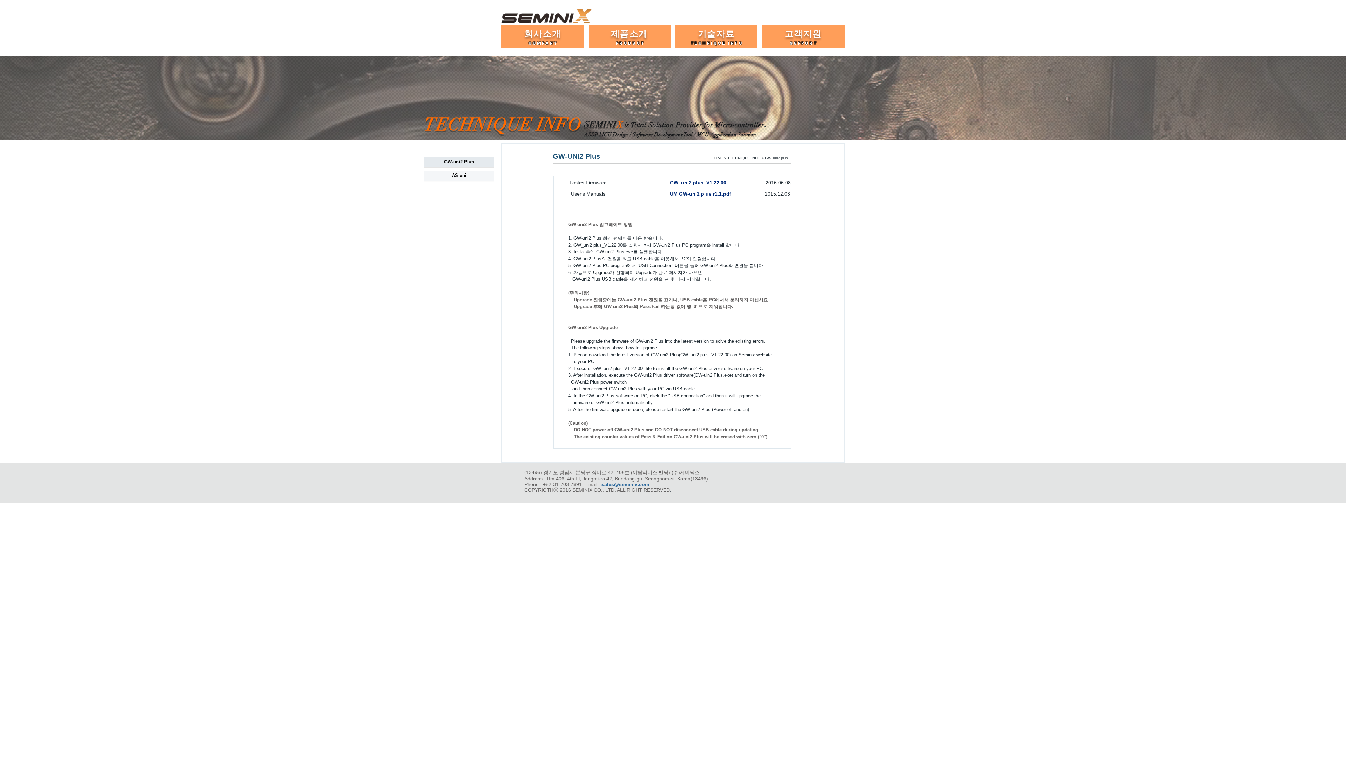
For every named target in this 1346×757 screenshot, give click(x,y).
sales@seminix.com (625, 484)
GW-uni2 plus (776, 158)
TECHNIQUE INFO (744, 158)
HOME (717, 158)
